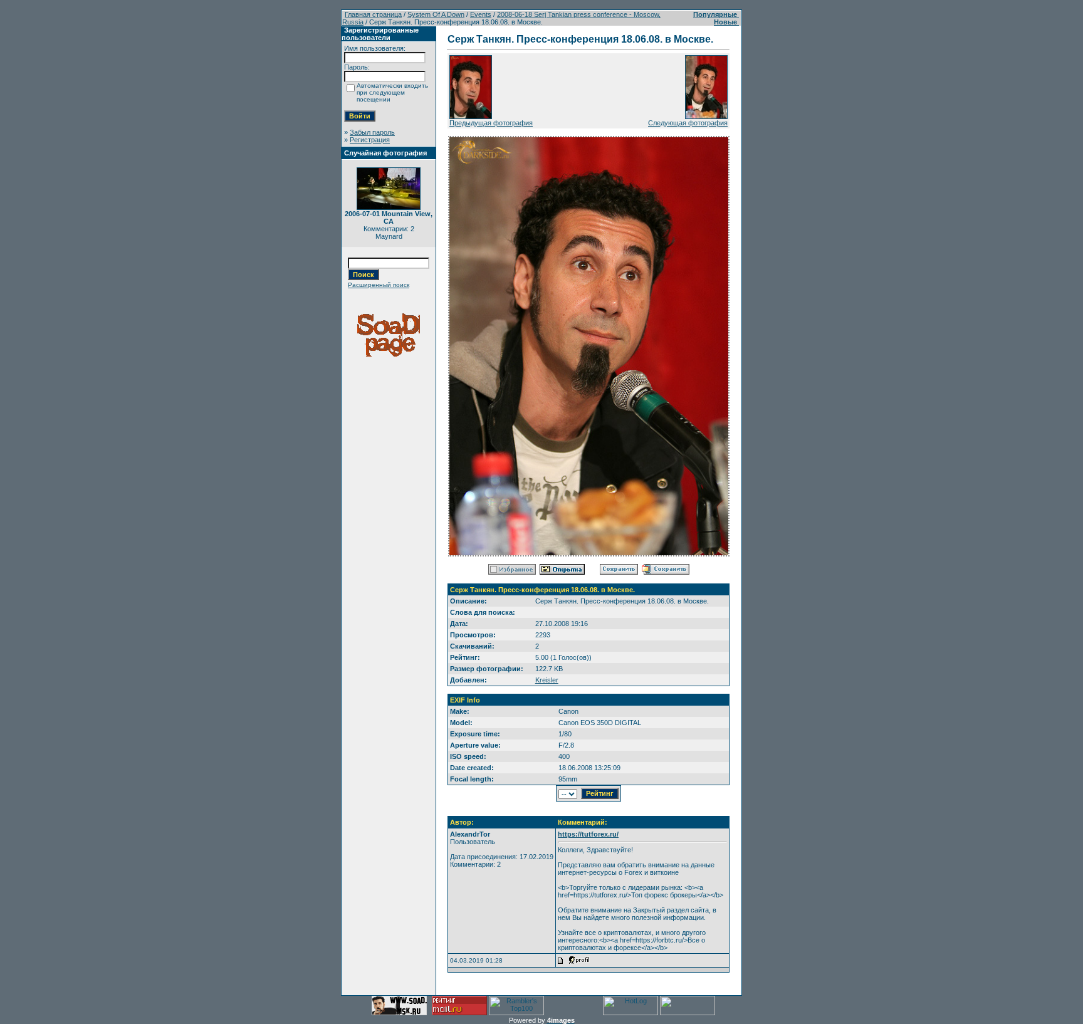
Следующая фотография (688, 123)
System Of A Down (435, 14)
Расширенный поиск (378, 284)
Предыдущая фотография (491, 123)
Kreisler (546, 680)
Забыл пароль (372, 132)
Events (480, 14)
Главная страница (373, 14)
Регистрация (370, 140)
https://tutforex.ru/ (588, 834)
